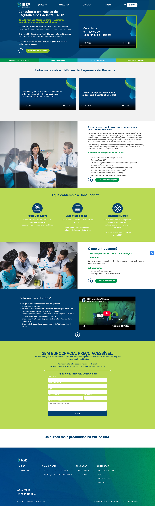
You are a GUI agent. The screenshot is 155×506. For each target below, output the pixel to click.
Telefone (87, 395)
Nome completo (54, 383)
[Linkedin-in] (25, 494)
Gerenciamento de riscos (19, 60)
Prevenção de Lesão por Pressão (58, 475)
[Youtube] (28, 494)
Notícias (102, 475)
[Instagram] (18, 494)
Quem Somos (42, 5)
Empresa (51, 377)
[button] (125, 4)
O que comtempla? (58, 60)
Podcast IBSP (104, 479)
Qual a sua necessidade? (57, 401)
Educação (87, 5)
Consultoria (64, 5)
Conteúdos (107, 5)
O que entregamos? (97, 60)
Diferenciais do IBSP (135, 60)
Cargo (50, 389)
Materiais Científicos (107, 471)
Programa (82, 475)
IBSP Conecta (83, 471)
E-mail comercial (54, 395)
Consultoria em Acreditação (56, 471)
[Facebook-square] (31, 494)
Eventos (102, 483)
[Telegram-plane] (22, 494)
